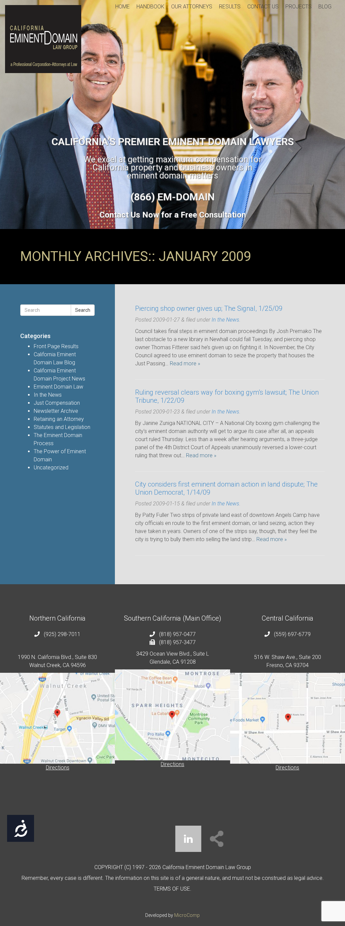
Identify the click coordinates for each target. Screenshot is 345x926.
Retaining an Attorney (59, 419)
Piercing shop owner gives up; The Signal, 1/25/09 (208, 308)
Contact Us (263, 6)
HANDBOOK (150, 6)
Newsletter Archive (56, 411)
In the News (48, 395)
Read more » (185, 363)
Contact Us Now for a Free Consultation (172, 215)
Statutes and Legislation (62, 427)
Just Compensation (57, 403)
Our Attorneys (191, 6)
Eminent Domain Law (58, 387)
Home (122, 6)
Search (82, 310)
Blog (325, 6)
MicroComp (187, 915)
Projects (298, 6)
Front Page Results (56, 346)
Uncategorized (51, 467)
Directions (57, 767)
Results (230, 6)
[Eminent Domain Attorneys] (43, 39)
